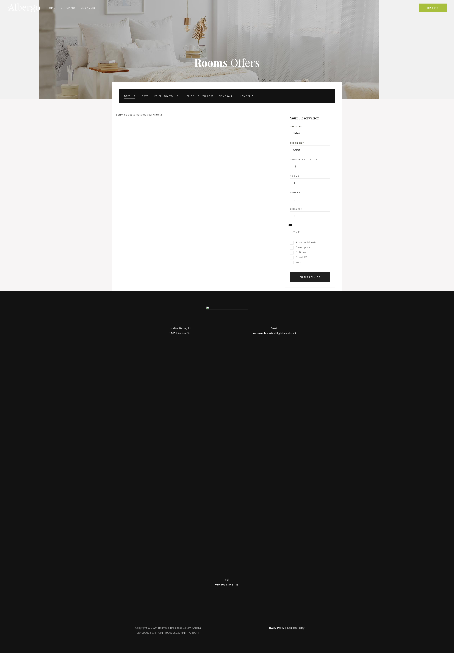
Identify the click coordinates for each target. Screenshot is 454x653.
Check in (296, 126)
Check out (297, 143)
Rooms (295, 176)
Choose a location (304, 159)
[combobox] (310, 166)
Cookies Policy (295, 627)
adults (295, 192)
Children (296, 209)
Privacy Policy (275, 627)
